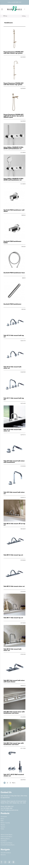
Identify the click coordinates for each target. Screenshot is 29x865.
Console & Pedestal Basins (7, 845)
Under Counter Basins (6, 836)
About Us (3, 854)
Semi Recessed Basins (6, 842)
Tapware (3, 827)
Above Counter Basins (6, 834)
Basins (2, 818)
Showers (3, 824)
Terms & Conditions (6, 852)
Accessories (4, 816)
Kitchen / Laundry (5, 822)
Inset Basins (4, 840)
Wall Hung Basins (5, 838)
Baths (2, 820)
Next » (14, 782)
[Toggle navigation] (2, 9)
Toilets (2, 829)
